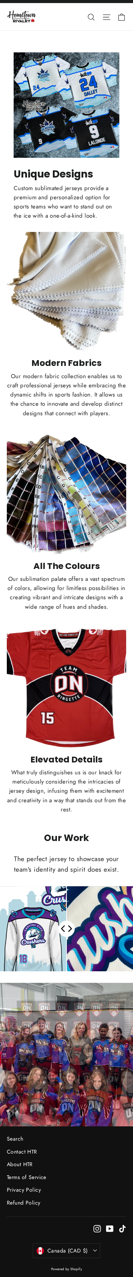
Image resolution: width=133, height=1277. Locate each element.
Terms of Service (26, 1177)
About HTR (20, 1164)
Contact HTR (22, 1152)
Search (15, 1139)
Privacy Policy (24, 1190)
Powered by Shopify (66, 1269)
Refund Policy (24, 1203)
